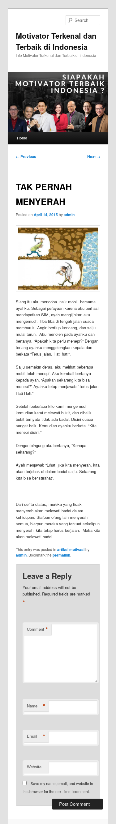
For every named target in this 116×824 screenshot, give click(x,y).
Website (34, 767)
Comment (37, 629)
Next (93, 156)
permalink (61, 555)
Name (36, 706)
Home (22, 137)
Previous (26, 156)
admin (69, 214)
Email (36, 736)
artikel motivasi (70, 549)
